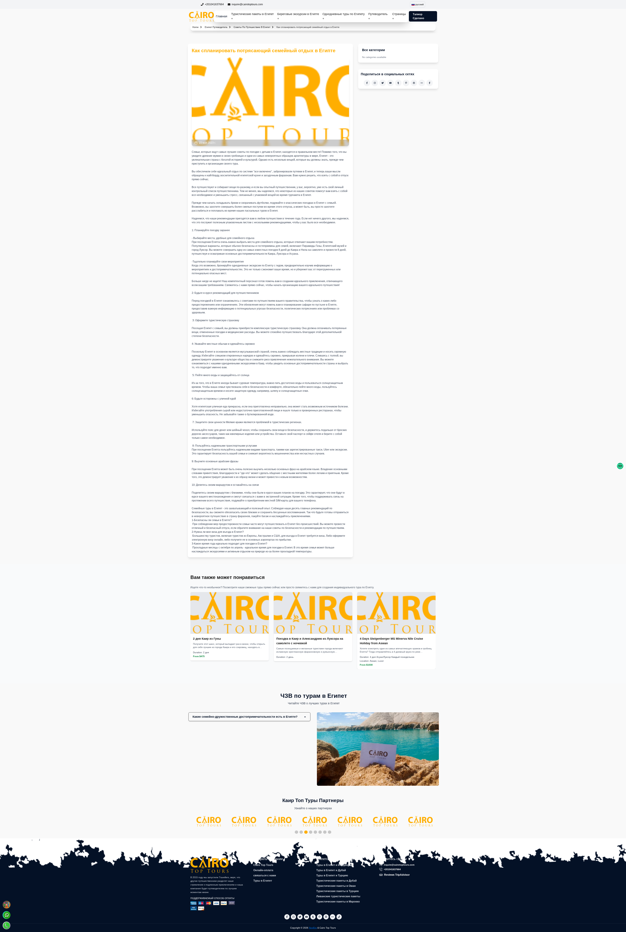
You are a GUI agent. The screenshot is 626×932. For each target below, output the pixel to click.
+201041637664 (214, 4)
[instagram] (375, 83)
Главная (221, 16)
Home (195, 27)
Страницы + (399, 16)
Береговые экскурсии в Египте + (298, 16)
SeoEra (313, 927)
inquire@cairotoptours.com (247, 4)
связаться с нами (264, 875)
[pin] (406, 83)
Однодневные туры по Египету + (343, 16)
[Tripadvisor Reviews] (620, 466)
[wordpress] (414, 83)
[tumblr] (398, 83)
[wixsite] (421, 83)
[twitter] (382, 83)
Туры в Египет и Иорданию (334, 865)
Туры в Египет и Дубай (331, 870)
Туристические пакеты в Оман (336, 886)
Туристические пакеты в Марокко (338, 901)
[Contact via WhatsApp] (6, 915)
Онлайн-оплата (263, 870)
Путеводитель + (378, 16)
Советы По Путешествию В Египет (252, 27)
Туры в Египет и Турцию (332, 875)
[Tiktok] (429, 83)
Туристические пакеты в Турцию (337, 891)
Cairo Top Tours (263, 865)
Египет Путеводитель (216, 27)
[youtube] (390, 83)
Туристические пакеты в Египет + (252, 16)
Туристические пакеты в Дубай (336, 880)
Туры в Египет (262, 880)
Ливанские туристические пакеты (338, 896)
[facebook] (367, 83)
